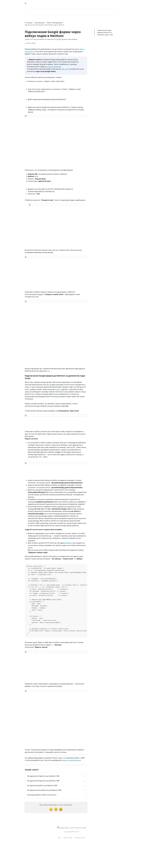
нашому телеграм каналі (71, 760)
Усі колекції (28, 23)
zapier (58, 389)
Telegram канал (80, 838)
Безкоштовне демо (97, 3)
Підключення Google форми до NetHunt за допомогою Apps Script (105, 32)
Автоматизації (39, 23)
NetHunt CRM (67, 838)
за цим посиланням (53, 67)
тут (48, 371)
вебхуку (69, 543)
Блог (59, 838)
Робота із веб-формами (54, 23)
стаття (67, 69)
